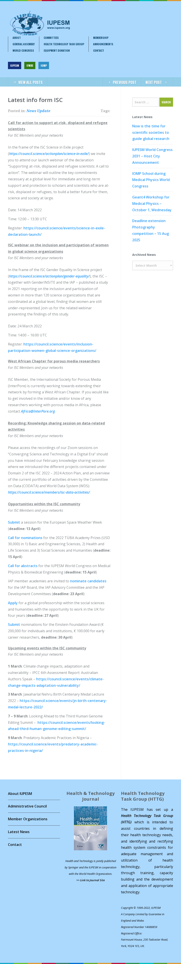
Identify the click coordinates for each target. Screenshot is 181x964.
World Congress (23, 50)
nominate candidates (88, 581)
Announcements (103, 44)
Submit (14, 522)
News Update (38, 111)
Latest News (19, 831)
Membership (100, 37)
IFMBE (29, 65)
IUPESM (14, 65)
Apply (13, 602)
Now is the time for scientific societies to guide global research (150, 132)
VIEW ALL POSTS (30, 82)
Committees (51, 37)
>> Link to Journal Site (90, 880)
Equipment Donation (57, 50)
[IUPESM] (40, 23)
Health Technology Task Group (64, 44)
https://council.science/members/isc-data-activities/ (49, 492)
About (17, 37)
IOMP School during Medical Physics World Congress (151, 180)
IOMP (44, 65)
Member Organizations (27, 819)
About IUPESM (20, 793)
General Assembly (24, 44)
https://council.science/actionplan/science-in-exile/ (49, 153)
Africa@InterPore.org (38, 411)
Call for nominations (25, 537)
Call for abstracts (23, 565)
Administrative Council (27, 806)
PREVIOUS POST (124, 82)
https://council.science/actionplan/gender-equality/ (49, 276)
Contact (98, 50)
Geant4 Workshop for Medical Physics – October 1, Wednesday (152, 203)
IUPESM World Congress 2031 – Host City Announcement (152, 156)
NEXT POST (153, 82)
